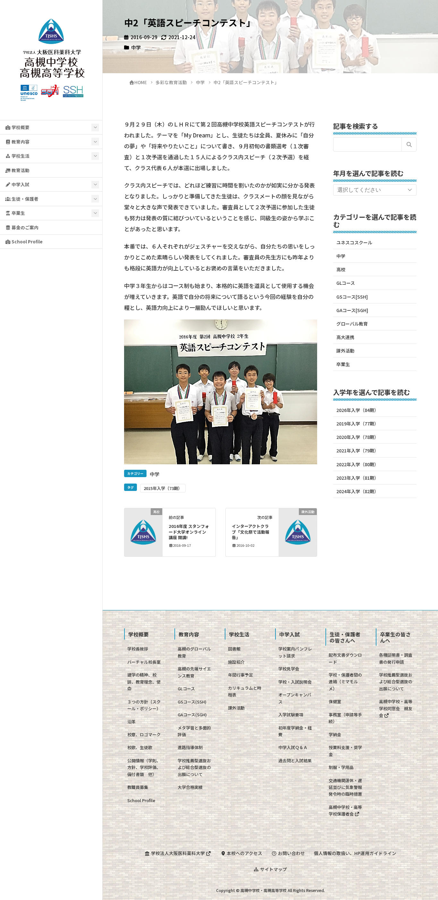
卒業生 (18, 213)
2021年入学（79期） (357, 450)
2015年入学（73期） (163, 488)
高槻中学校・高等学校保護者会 (345, 810)
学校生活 (20, 156)
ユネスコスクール (354, 242)
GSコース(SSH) (192, 702)
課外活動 (345, 350)
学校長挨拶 (137, 649)
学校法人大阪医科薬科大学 (178, 853)
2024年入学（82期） (357, 491)
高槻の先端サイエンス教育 (194, 672)
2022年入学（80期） (357, 464)
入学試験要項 (290, 715)
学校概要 (20, 127)
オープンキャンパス (294, 698)
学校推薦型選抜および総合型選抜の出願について (194, 767)
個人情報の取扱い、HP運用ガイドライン (355, 853)
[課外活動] (297, 532)
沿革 (131, 722)
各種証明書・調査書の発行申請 (395, 658)
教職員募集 (137, 787)
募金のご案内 (24, 227)
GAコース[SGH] (352, 310)
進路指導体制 (190, 747)
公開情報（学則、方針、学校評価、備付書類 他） (144, 767)
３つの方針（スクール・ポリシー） (144, 705)
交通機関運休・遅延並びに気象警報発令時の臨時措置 (345, 787)
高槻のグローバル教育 (194, 652)
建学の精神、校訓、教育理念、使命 (144, 682)
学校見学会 (288, 669)
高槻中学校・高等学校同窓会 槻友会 (395, 708)
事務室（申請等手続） (345, 718)
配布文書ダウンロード (345, 658)
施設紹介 (236, 662)
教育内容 (20, 141)
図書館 (234, 649)
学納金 (335, 734)
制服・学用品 (341, 767)
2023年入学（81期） (357, 478)
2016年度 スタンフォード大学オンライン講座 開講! (189, 532)
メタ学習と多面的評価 (194, 731)
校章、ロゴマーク (144, 734)
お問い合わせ (291, 853)
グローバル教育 (352, 323)
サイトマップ (273, 869)
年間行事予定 (240, 675)
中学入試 (20, 184)
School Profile (27, 241)
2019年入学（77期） (357, 423)
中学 (136, 47)
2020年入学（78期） (357, 437)
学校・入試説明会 (295, 682)
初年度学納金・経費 (295, 731)
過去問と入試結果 (295, 760)
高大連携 (345, 337)
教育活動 (20, 170)
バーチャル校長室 (144, 662)
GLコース (345, 283)
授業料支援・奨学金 (345, 750)
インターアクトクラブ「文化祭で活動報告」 (250, 532)
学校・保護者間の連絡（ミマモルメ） (345, 682)
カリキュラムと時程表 (244, 691)
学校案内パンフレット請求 (295, 652)
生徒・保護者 (24, 199)
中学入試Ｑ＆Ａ (292, 747)
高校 (340, 269)
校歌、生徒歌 (139, 747)
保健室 (335, 701)
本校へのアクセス (244, 853)
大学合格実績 (190, 787)
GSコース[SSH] (352, 296)
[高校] (143, 532)
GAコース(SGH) (192, 715)
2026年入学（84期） (357, 410)
